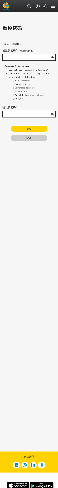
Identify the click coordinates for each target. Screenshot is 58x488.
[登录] (37, 6)
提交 (29, 128)
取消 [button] (29, 138)
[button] (29, 6)
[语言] (45, 6)
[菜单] (53, 6)
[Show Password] (52, 57)
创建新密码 (9, 50)
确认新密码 (9, 107)
